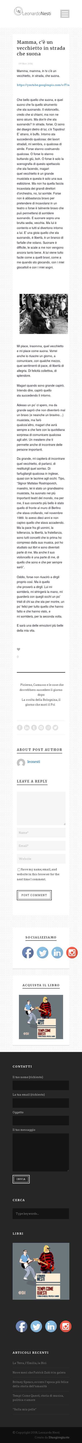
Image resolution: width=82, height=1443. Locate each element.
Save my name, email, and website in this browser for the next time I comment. (38, 874)
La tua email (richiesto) (29, 1094)
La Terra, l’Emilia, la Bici (29, 1363)
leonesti (33, 762)
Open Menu (64, 14)
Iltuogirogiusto (59, 1437)
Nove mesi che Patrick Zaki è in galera (39, 1372)
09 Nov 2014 (26, 63)
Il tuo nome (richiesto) (28, 1077)
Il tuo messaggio (24, 1129)
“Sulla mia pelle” (25, 1409)
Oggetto (18, 1112)
